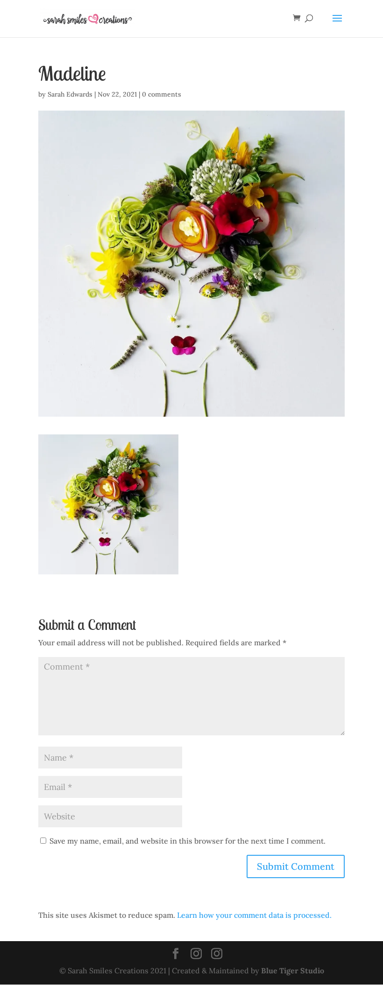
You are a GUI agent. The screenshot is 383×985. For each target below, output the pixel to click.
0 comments (161, 94)
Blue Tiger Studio (292, 970)
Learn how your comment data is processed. (254, 915)
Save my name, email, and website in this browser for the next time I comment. (188, 840)
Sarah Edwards (70, 94)
